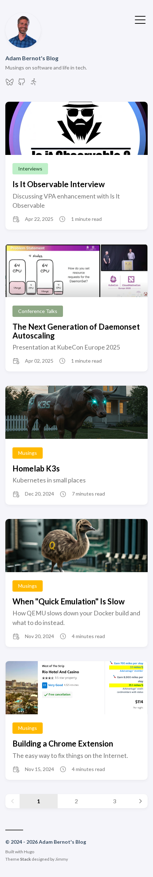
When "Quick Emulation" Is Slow (68, 601)
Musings (27, 453)
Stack (25, 859)
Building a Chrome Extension (62, 743)
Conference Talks (37, 311)
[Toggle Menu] (140, 19)
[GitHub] (21, 83)
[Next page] (140, 801)
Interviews (30, 169)
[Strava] (34, 83)
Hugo (29, 851)
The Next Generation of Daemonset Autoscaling (76, 331)
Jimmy (61, 859)
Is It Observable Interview (58, 184)
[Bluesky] (9, 83)
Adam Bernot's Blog (31, 58)
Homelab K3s (36, 468)
